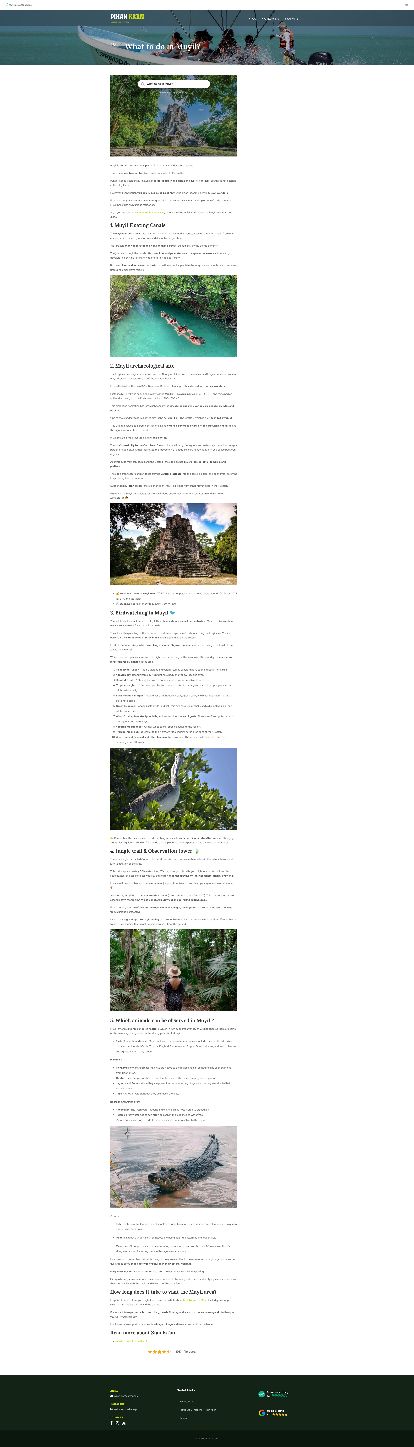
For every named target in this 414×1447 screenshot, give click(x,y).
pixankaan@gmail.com (126, 1396)
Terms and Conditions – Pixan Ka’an (198, 1409)
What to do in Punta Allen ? (131, 1341)
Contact (184, 1418)
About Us (291, 19)
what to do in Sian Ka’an (149, 212)
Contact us (270, 19)
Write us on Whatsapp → (21, 5)
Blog (252, 19)
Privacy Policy (187, 1401)
